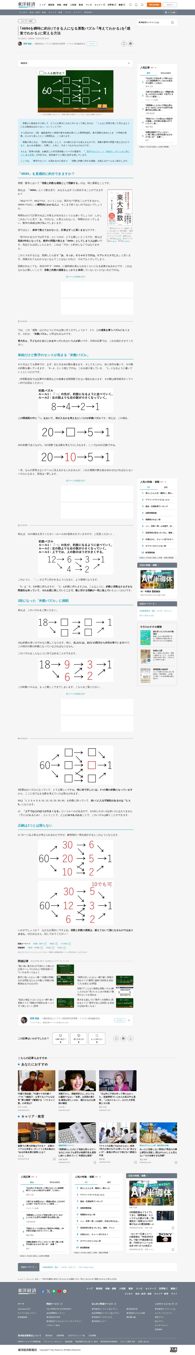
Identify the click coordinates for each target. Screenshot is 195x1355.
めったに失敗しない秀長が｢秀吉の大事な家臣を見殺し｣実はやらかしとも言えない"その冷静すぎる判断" (158, 1152)
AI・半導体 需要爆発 (150, 591)
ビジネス (23, 12)
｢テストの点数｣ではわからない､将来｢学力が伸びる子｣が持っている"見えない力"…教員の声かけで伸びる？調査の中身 (117, 1150)
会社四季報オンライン (55, 1313)
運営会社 (49, 1335)
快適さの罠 (157, 651)
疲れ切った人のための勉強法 (163, 632)
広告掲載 (92, 1335)
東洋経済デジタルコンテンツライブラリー (64, 1321)
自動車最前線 (151, 513)
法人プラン (159, 1321)
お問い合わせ (143, 1341)
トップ (42, 5)
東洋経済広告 (132, 1309)
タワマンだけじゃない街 (156, 546)
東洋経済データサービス (102, 1317)
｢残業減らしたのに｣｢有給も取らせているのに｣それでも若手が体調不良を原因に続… (159, 107)
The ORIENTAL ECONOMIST (58, 1309)
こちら (118, 238)
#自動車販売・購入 (148, 611)
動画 (81, 5)
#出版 (48, 948)
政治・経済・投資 (38, 12)
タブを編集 (172, 12)
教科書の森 (131, 1317)
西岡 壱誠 (27, 44)
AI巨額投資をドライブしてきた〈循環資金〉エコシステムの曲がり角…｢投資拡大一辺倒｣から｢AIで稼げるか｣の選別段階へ (141, 1218)
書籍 (121, 5)
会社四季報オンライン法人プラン (106, 1313)
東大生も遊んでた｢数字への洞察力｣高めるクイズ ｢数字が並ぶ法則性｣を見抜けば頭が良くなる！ (95, 1003)
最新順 (51, 5)
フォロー (92, 44)
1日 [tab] (148, 487)
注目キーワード (147, 604)
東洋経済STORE (53, 1317)
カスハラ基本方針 (127, 1341)
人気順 (73, 5)
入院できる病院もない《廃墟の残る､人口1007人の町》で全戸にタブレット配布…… (160, 94)
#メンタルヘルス (147, 615)
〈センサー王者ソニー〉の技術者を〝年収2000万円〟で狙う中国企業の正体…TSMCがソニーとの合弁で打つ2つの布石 (141, 1240)
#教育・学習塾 (33, 948)
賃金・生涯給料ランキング (157, 506)
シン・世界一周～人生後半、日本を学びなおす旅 (160, 526)
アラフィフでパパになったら (158, 500)
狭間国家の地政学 (160, 669)
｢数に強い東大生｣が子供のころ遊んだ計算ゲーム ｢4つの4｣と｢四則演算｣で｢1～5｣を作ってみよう (36, 969)
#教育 (52, 944)
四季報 (111, 5)
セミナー (99, 5)
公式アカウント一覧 (76, 1335)
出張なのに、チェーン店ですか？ (160, 539)
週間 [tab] (166, 487)
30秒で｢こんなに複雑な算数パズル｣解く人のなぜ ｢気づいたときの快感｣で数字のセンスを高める (95, 991)
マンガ (89, 5)
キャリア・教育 (56, 12)
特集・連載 (62, 5)
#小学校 (64, 944)
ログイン (170, 5)
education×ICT (24, 1309)
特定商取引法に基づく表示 (86, 1341)
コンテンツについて (163, 1313)
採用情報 (60, 1335)
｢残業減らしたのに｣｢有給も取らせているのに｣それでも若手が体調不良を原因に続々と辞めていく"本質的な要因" (77, 1152)
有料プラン (159, 1317)
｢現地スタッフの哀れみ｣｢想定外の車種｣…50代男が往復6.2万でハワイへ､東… (159, 121)
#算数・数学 (38, 944)
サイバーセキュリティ (27, 1313)
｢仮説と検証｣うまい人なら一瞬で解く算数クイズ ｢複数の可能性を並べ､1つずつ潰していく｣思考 (36, 1003)
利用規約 (158, 1329)
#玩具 (60, 948)
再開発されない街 (153, 519)
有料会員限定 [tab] (166, 73)
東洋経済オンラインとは (149, 22)
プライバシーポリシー (53, 1341)
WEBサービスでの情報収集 (29, 1341)
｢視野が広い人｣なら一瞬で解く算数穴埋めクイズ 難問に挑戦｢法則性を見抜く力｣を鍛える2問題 (95, 980)
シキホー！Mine (53, 1325)
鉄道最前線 (150, 552)
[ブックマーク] (124, 43)
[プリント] (130, 43)
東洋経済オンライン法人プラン (105, 1309)
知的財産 (68, 1341)
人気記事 (145, 67)
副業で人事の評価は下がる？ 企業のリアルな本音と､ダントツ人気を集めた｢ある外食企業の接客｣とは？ (36, 1149)
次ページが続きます (75, 277)
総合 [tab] (148, 73)
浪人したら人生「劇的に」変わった (160, 493)
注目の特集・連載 (148, 565)
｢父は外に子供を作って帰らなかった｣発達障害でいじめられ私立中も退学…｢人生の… (159, 80)
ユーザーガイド (161, 1325)
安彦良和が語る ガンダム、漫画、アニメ (160, 533)
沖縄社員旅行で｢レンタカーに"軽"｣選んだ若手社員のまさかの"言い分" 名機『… (159, 134)
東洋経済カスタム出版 (135, 1313)
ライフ (68, 12)
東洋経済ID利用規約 (109, 1341)
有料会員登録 (154, 5)
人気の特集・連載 (149, 482)
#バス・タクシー (165, 611)
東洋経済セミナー (99, 1321)
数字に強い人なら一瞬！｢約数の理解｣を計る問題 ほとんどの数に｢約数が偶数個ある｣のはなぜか (36, 980)
